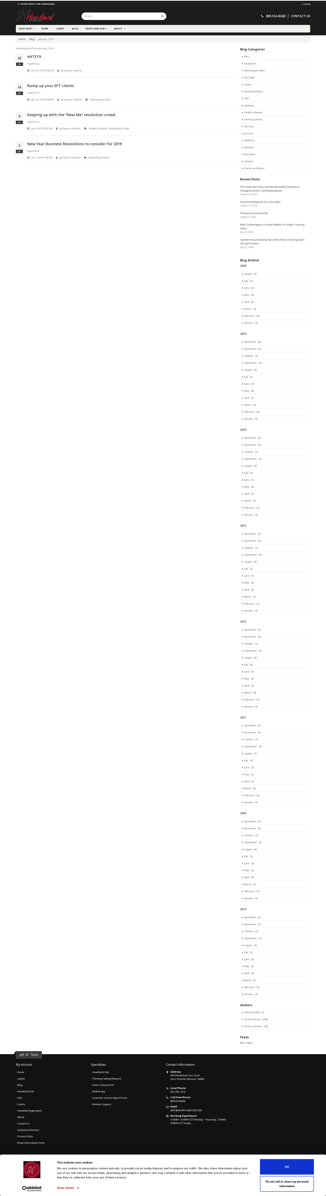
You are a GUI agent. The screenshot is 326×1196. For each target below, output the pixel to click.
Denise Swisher (73, 70)
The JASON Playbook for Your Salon (260, 202)
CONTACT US (300, 16)
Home (44, 28)
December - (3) (252, 533)
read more (33, 63)
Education (249, 154)
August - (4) (250, 369)
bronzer (248, 133)
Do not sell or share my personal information (287, 1184)
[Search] (162, 16)
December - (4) (252, 342)
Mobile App (98, 1091)
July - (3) (248, 568)
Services (249, 126)
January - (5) (251, 418)
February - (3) (251, 507)
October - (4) (251, 355)
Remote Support (101, 1104)
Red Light (249, 77)
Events (21, 1104)
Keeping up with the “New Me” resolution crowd (71, 114)
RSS (242, 1043)
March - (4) (250, 308)
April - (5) (249, 301)
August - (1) (250, 753)
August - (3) (250, 274)
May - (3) (249, 678)
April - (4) (249, 589)
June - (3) (249, 288)
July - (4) (248, 664)
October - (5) (251, 451)
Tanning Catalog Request (106, 1078)
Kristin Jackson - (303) (256, 1019)
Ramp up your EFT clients (50, 85)
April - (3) (249, 493)
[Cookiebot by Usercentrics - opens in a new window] (31, 1188)
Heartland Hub (95, 28)
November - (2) (252, 444)
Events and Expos (254, 168)
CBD (246, 98)
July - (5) (248, 281)
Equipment (250, 63)
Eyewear (249, 147)
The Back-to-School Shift (254, 213)
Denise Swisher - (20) (256, 1026)
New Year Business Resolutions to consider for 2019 (74, 143)
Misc (246, 56)
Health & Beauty (98, 128)
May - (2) (249, 774)
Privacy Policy (25, 1136)
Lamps (60, 28)
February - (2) (251, 795)
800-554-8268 (177, 1101)
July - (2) (248, 952)
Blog (75, 28)
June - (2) (249, 959)
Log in (306, 4)
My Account (24, 1064)
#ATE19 (34, 56)
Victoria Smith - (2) (254, 1012)
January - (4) (251, 322)
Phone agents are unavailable (37, 3)
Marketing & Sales (100, 99)
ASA (19, 1097)
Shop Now (25, 28)
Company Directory (28, 1130)
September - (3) (252, 458)
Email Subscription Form (31, 1142)
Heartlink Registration (29, 1110)
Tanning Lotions (253, 119)
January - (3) (251, 802)
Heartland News (253, 91)
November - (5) (252, 540)
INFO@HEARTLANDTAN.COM (186, 1110)
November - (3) (252, 732)
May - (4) (249, 294)
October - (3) (251, 547)
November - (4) (252, 349)
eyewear (249, 105)
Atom (250, 1043)
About (118, 28)
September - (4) (252, 362)
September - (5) (252, 554)
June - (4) (249, 863)
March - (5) (250, 596)
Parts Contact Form (103, 1085)
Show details (65, 1187)
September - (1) (252, 938)
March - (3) (250, 500)
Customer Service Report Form (109, 1097)
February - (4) (251, 315)
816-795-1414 (177, 1091)
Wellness (249, 140)
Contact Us (23, 1123)
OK (287, 1166)
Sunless (248, 161)
